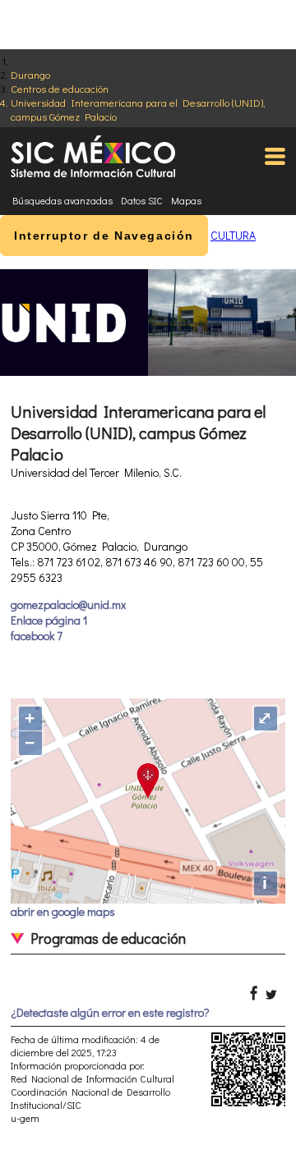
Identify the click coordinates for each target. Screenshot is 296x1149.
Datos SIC (142, 200)
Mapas (186, 200)
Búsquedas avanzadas (62, 200)
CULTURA (233, 235)
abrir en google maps (63, 911)
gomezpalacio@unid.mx (68, 604)
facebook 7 (36, 635)
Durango (30, 74)
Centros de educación (60, 88)
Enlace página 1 (49, 620)
